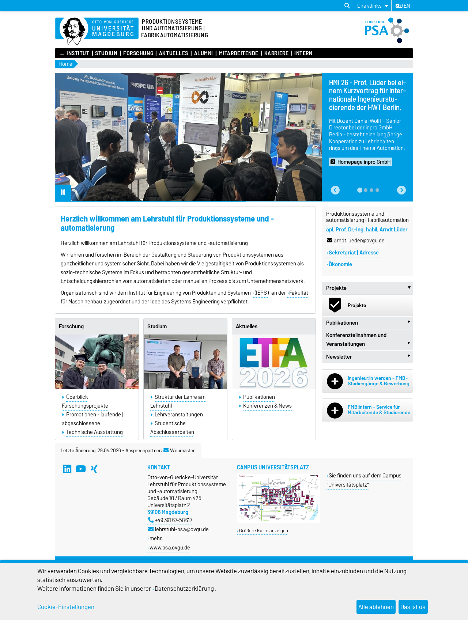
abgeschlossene (81, 423)
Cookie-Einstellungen (65, 607)
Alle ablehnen (376, 607)
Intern (303, 53)
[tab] (359, 190)
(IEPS (260, 292)
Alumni (203, 53)
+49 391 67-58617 (173, 520)
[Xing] (94, 468)
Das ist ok (413, 607)
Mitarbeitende (238, 53)
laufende (111, 414)
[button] (335, 190)
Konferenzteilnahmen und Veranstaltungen (368, 340)
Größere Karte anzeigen (263, 530)
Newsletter (368, 357)
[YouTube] (80, 468)
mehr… (157, 538)
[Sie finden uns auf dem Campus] (279, 521)
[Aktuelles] (274, 361)
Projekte (369, 288)
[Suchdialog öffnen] (347, 5)
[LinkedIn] (67, 468)
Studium (106, 53)
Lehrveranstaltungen (179, 414)
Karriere (276, 53)
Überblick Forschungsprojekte (85, 401)
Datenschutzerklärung (184, 588)
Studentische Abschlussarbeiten (172, 427)
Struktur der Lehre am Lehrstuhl (177, 401)
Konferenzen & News (267, 405)
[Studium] (185, 361)
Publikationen (259, 397)
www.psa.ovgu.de (170, 547)
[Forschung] (97, 361)
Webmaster (182, 450)
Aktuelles (173, 53)
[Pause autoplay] (63, 193)
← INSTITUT (74, 53)
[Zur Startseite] (97, 31)
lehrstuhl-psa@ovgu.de (182, 529)
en (406, 5)
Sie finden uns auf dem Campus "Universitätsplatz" (364, 480)
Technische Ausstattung (95, 432)
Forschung (138, 53)
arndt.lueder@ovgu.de (359, 240)
